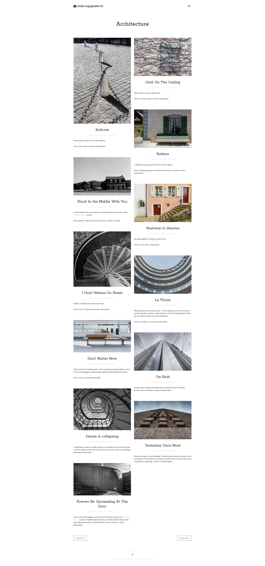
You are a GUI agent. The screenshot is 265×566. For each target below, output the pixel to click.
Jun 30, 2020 (161, 159)
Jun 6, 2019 (162, 233)
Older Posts (80, 538)
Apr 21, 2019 (101, 298)
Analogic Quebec (79, 215)
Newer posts (184, 538)
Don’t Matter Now (102, 358)
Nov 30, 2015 (101, 512)
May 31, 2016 (101, 442)
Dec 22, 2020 (161, 87)
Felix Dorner (149, 559)
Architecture (111, 135)
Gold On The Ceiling (162, 82)
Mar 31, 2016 (161, 451)
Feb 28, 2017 (161, 382)
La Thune (163, 300)
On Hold (163, 377)
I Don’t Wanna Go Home (102, 293)
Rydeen (163, 154)
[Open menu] (189, 6)
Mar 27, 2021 (101, 135)
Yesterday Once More (163, 445)
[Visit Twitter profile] (132, 554)
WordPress (129, 559)
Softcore (102, 130)
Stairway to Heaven (162, 228)
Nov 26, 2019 (101, 207)
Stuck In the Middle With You (102, 201)
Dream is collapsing (102, 436)
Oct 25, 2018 (161, 305)
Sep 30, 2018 (101, 364)
